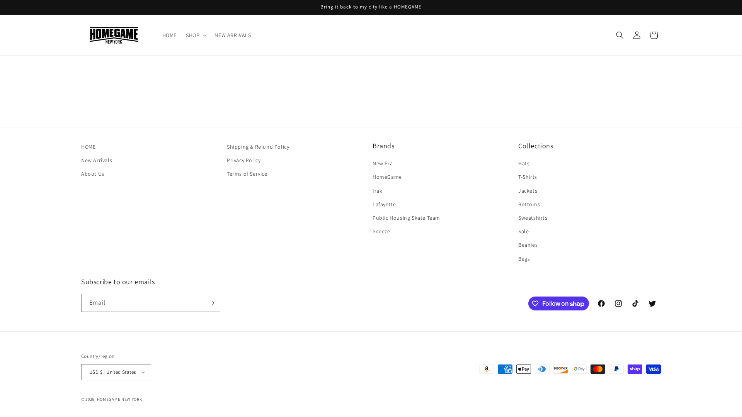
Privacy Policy (243, 160)
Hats (523, 163)
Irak (377, 190)
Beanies (528, 244)
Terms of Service (247, 173)
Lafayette (384, 204)
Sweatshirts (533, 217)
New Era (383, 163)
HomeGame (387, 176)
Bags (524, 258)
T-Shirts (527, 176)
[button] (195, 35)
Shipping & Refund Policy (258, 146)
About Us (92, 173)
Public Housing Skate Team (406, 217)
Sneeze (381, 231)
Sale (523, 231)
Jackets (527, 190)
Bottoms (529, 204)
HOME (88, 146)
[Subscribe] (211, 303)
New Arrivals (96, 160)
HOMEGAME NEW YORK (119, 399)
